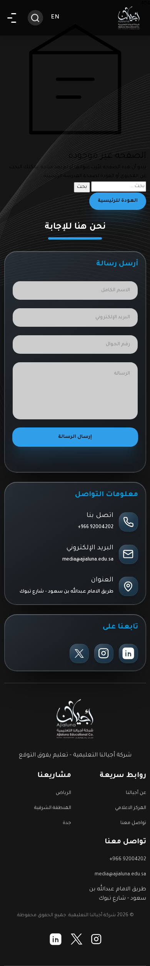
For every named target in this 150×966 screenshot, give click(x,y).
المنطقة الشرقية (52, 808)
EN (55, 17)
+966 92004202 (95, 527)
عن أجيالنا (136, 793)
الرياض (63, 793)
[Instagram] (103, 653)
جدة (67, 823)
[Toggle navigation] (12, 17)
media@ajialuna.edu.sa (87, 559)
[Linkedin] (128, 653)
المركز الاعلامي (130, 808)
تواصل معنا (133, 823)
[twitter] (79, 653)
